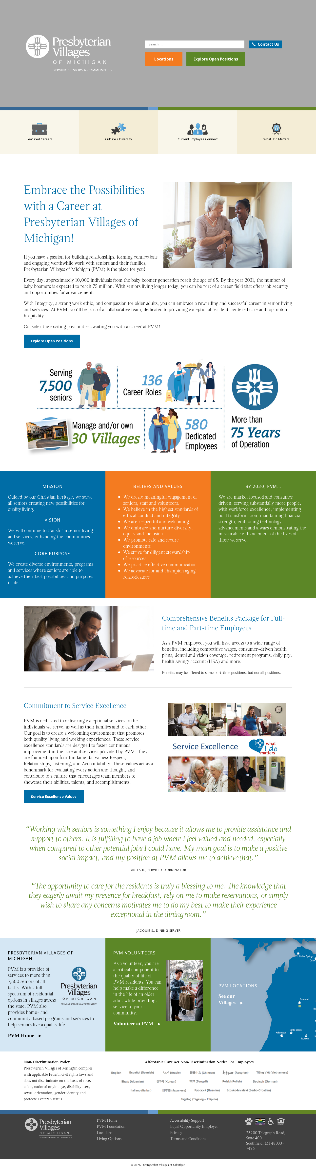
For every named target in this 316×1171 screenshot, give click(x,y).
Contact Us (268, 44)
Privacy (176, 1132)
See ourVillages (227, 999)
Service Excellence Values (54, 796)
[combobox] (194, 44)
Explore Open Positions (216, 59)
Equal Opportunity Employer (194, 1126)
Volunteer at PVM (133, 1023)
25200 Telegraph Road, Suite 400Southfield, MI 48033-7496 (265, 1140)
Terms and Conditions (188, 1138)
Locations (163, 59)
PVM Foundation (111, 1126)
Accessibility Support (187, 1120)
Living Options (109, 1138)
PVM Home (21, 1035)
